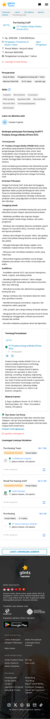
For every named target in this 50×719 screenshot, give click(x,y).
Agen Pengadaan (41, 43)
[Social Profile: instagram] (12, 356)
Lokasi (17, 12)
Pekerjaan (6, 12)
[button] (39, 4)
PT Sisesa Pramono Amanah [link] (24, 524)
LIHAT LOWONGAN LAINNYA (24, 551)
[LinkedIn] (28, 705)
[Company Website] (7, 356)
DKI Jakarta (29, 12)
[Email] (34, 705)
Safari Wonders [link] (18, 491)
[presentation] (8, 4)
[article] (25, 459)
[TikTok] (41, 705)
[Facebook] (21, 705)
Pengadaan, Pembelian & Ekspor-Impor (16, 43)
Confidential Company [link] (21, 458)
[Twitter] (15, 705)
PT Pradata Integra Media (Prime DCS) (29, 28)
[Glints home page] (8, 4)
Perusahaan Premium (13, 453)
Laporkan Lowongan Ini (14, 434)
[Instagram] (9, 705)
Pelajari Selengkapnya (13, 429)
